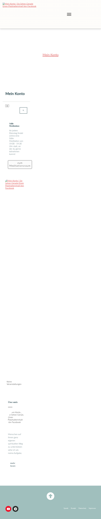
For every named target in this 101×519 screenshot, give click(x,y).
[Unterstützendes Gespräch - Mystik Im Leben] (16, 278)
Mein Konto (51, 55)
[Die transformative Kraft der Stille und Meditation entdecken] (20, 14)
